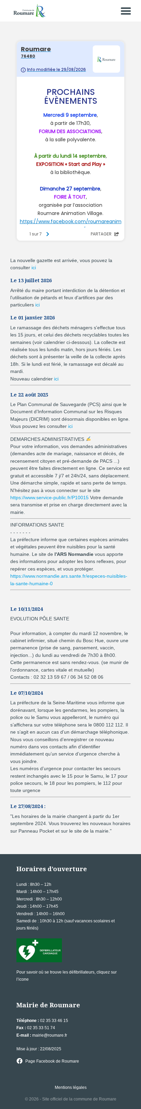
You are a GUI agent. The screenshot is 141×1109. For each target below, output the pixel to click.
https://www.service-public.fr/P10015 (49, 497)
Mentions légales (71, 1087)
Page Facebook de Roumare (51, 1061)
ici (33, 267)
